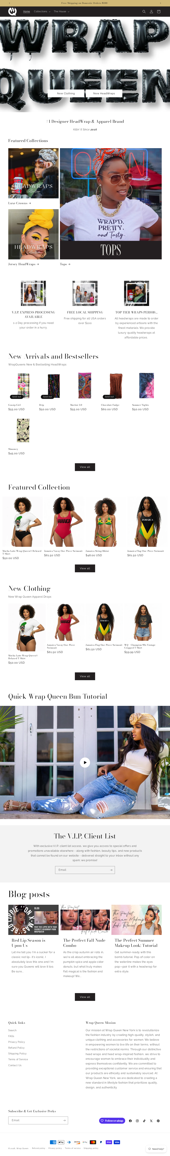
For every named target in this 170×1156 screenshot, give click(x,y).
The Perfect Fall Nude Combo (84, 943)
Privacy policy (55, 1148)
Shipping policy (91, 1148)
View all (85, 467)
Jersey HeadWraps (22, 264)
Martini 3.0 (76, 405)
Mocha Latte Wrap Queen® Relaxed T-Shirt (22, 552)
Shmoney (13, 449)
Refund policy (38, 1148)
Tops (63, 264)
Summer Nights (140, 405)
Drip (41, 405)
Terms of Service (18, 1059)
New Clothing (66, 93)
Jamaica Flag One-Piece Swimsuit (145, 551)
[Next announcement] (160, 3)
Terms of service (73, 1148)
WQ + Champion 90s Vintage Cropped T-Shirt (140, 646)
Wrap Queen (22, 1148)
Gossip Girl (14, 405)
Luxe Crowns (18, 203)
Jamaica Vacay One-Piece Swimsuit (63, 551)
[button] (42, 11)
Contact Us (15, 1065)
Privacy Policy (16, 1042)
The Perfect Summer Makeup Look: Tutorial (136, 943)
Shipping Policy (17, 1053)
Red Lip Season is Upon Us (28, 943)
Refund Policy (16, 1047)
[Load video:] (85, 762)
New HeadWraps (104, 93)
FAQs (11, 1036)
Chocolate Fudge (110, 405)
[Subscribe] (111, 870)
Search (12, 1030)
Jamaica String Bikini (97, 551)
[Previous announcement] (9, 3)
